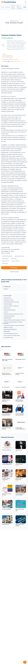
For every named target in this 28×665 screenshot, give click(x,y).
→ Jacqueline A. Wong (8, 300)
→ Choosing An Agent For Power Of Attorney (13, 325)
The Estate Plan (8, 56)
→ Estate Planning (7, 298)
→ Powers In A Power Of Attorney (11, 306)
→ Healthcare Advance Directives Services (13, 314)
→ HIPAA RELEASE (7, 318)
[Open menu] (25, 2)
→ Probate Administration (9, 316)
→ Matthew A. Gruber (8, 327)
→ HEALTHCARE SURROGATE (10, 329)
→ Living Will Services (8, 337)
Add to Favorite (15, 271)
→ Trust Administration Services (10, 333)
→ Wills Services (7, 308)
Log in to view (14, 59)
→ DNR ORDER (6, 331)
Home (2, 7)
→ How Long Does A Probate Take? (11, 335)
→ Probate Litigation (7, 304)
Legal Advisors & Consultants (19, 7)
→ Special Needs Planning (9, 310)
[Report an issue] (25, 662)
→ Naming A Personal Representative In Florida (14, 320)
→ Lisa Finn (5, 312)
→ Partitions (5, 288)
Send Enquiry (14, 267)
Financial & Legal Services (13, 7)
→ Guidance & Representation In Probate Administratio (12, 322)
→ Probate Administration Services (11, 302)
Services (7, 7)
